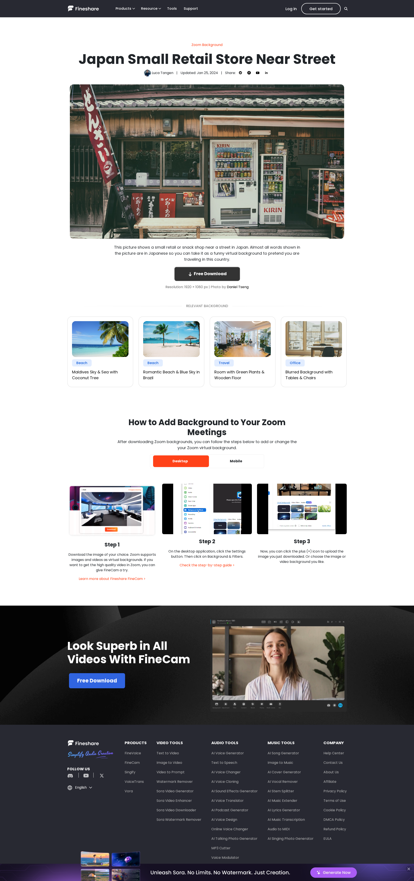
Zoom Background (207, 44)
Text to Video (168, 753)
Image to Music (280, 762)
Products (123, 8)
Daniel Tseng (238, 286)
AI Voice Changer (226, 772)
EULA (327, 838)
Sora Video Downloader (176, 810)
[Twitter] (99, 775)
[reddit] (72, 775)
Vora (129, 791)
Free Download (210, 274)
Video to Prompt (171, 772)
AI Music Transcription (286, 819)
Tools (172, 8)
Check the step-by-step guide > (207, 565)
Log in (291, 8)
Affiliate (329, 781)
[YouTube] (86, 775)
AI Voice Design (224, 819)
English (81, 787)
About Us (331, 772)
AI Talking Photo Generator (234, 838)
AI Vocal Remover (283, 781)
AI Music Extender (282, 800)
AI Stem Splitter (281, 791)
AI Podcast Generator (229, 810)
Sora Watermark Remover (179, 819)
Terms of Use (334, 800)
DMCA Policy (334, 819)
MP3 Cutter (221, 848)
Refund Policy (334, 829)
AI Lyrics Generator (284, 810)
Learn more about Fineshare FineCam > (112, 578)
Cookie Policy (334, 810)
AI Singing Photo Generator (291, 838)
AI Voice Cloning (224, 781)
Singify (130, 772)
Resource (149, 8)
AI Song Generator (283, 753)
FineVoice (133, 753)
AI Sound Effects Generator (234, 791)
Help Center (333, 753)
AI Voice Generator (227, 753)
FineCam (132, 762)
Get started (320, 8)
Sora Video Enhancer (174, 800)
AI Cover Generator (284, 772)
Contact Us (333, 762)
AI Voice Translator (227, 800)
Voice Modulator (225, 857)
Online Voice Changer (229, 829)
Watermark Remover (175, 781)
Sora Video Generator (175, 791)
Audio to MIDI (279, 829)
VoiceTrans (134, 781)
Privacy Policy (335, 791)
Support (191, 8)
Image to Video (169, 762)
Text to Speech (224, 762)
